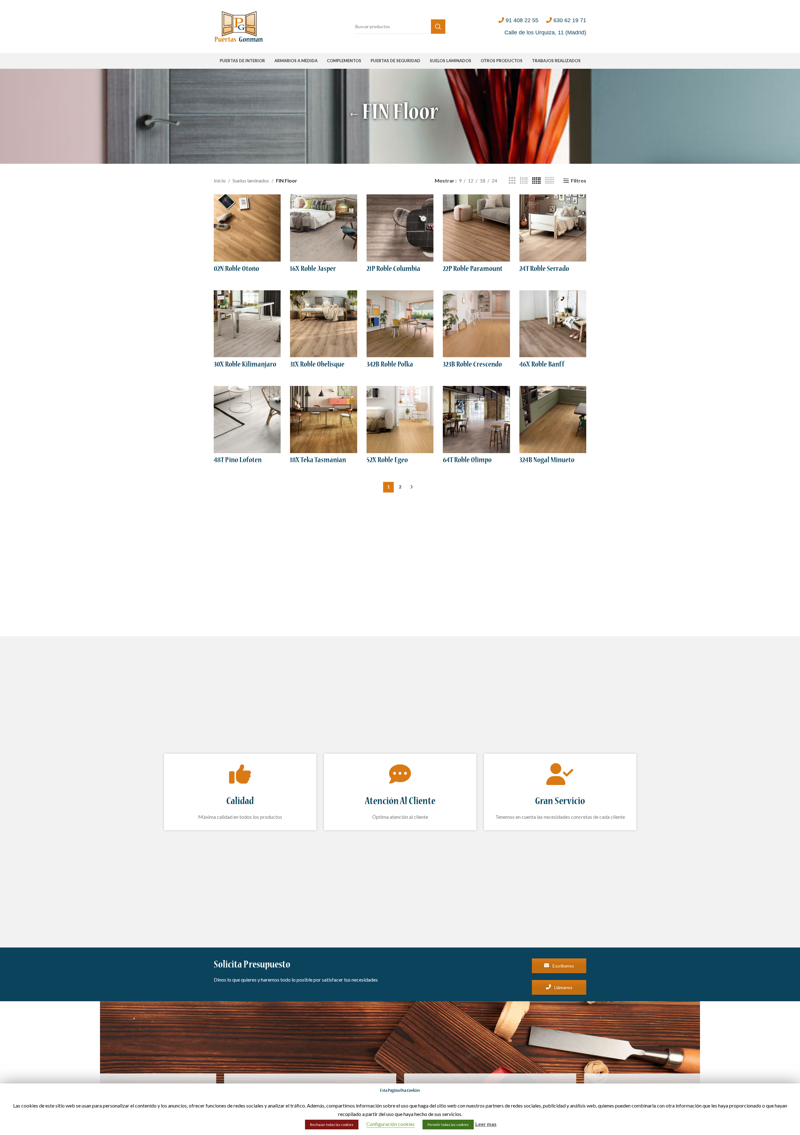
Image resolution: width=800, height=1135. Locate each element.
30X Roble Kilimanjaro (245, 365)
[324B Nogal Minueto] (552, 419)
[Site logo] (239, 26)
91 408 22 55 (522, 20)
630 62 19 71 (569, 20)
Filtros (578, 180)
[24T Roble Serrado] (552, 227)
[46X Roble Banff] (552, 323)
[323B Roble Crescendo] (476, 323)
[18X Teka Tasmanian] (323, 419)
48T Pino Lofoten (238, 461)
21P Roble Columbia (393, 269)
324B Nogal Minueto (546, 461)
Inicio (220, 180)
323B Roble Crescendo (472, 365)
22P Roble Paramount (472, 269)
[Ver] (512, 180)
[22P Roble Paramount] (476, 227)
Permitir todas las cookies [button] (448, 1124)
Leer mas (486, 1124)
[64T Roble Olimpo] (476, 419)
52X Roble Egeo (387, 461)
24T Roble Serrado (544, 269)
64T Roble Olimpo (467, 461)
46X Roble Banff (541, 365)
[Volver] (354, 114)
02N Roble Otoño (236, 269)
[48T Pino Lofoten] (247, 419)
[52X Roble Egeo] (400, 419)
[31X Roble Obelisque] (323, 323)
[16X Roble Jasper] (323, 227)
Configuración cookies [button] (390, 1124)
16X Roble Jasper (313, 269)
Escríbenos (563, 965)
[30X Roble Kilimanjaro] (247, 323)
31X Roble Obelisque (317, 365)
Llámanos (562, 987)
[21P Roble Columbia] (400, 227)
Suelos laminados (250, 180)
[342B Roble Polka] (400, 323)
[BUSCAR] (438, 26)
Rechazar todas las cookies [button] (331, 1124)
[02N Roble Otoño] (247, 227)
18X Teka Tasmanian (318, 461)
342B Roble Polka (390, 365)
